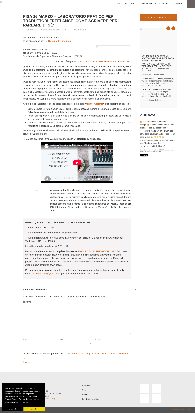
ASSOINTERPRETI (102, 61)
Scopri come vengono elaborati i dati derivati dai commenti (101, 353)
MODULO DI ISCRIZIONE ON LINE (96, 251)
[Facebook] (144, 388)
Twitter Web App (155, 127)
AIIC (115, 61)
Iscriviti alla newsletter (158, 18)
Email (61, 340)
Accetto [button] (34, 409)
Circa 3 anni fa (145, 125)
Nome (25, 340)
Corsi (133, 4)
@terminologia (146, 122)
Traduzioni (146, 4)
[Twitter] (156, 388)
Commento (27, 301)
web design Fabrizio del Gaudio (182, 410)
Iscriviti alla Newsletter (90, 399)
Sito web (98, 340)
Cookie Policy (50, 399)
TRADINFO (125, 61)
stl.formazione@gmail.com (46, 273)
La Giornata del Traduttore (58, 41)
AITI (82, 61)
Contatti (177, 4)
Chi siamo (122, 4)
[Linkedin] (144, 399)
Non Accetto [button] (12, 409)
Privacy (26, 362)
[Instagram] (156, 399)
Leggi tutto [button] (25, 402)
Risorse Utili (161, 4)
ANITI (88, 61)
